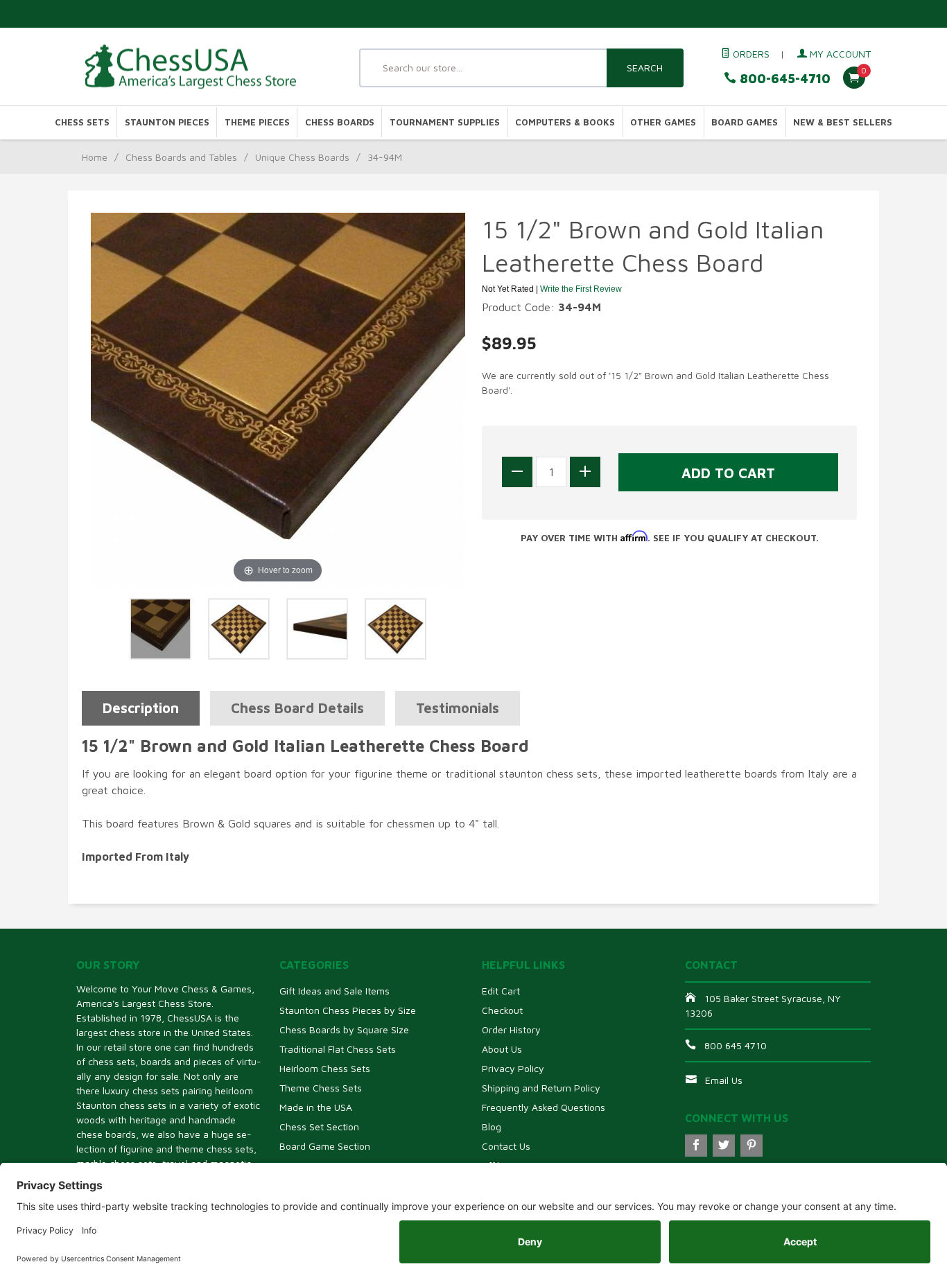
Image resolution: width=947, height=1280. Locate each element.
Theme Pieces (257, 122)
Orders (750, 54)
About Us (502, 1049)
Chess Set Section (319, 1126)
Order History (511, 1029)
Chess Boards (339, 122)
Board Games (744, 122)
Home (94, 157)
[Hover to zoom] (278, 398)
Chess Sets (82, 122)
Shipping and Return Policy (541, 1088)
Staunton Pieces (167, 122)
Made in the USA (315, 1107)
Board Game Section (324, 1146)
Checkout (502, 1010)
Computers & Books (565, 122)
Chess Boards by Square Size (344, 1029)
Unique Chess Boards (302, 157)
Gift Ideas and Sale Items (334, 991)
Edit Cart (501, 991)
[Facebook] (696, 1145)
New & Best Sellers (842, 122)
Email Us (723, 1080)
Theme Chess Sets (320, 1088)
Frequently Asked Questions (543, 1107)
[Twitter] (724, 1145)
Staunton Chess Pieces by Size (347, 1010)
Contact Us (506, 1146)
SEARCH (645, 67)
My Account (839, 54)
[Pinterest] (751, 1145)
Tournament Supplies (445, 122)
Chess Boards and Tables (181, 157)
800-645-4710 (783, 78)
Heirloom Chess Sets (324, 1068)
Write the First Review (581, 289)
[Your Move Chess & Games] (203, 66)
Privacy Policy (513, 1068)
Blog (491, 1126)
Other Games (663, 122)
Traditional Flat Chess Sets (337, 1049)
